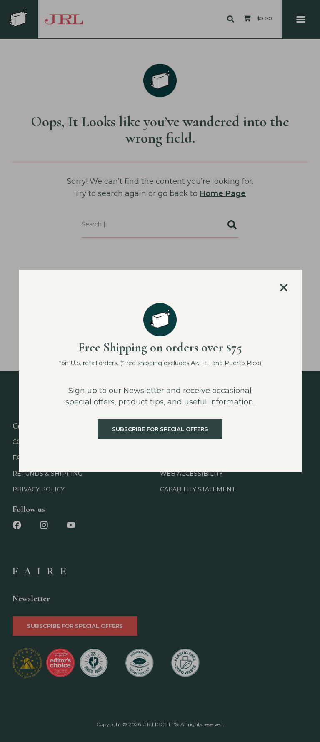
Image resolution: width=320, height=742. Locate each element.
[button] (283, 287)
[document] (160, 371)
